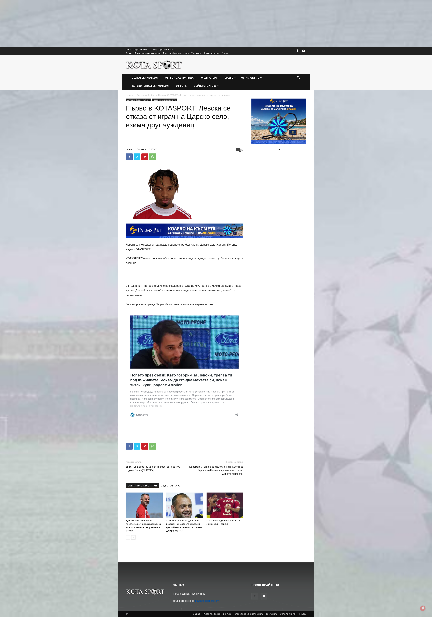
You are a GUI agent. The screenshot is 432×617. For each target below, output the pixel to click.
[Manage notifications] (423, 608)
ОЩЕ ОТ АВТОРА (170, 485)
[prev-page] (128, 537)
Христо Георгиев (137, 149)
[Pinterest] (144, 156)
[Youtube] (303, 51)
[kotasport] (154, 64)
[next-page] (133, 537)
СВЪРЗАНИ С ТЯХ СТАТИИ (142, 485)
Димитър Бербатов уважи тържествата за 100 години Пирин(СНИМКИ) (153, 468)
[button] (298, 78)
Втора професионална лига (249, 613)
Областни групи (288, 613)
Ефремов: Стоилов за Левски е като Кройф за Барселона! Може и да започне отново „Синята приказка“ (216, 470)
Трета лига (271, 613)
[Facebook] (297, 51)
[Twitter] (137, 156)
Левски (147, 100)
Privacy (302, 613)
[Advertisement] (101, 23)
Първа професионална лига (164, 100)
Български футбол (146, 95)
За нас (196, 613)
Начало (129, 95)
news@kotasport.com (207, 600)
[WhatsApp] (152, 156)
